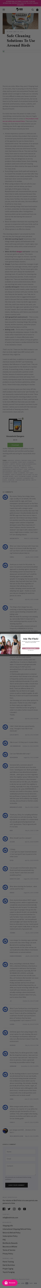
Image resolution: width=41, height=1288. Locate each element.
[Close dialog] (39, 634)
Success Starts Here (30, 648)
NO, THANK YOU (31, 650)
